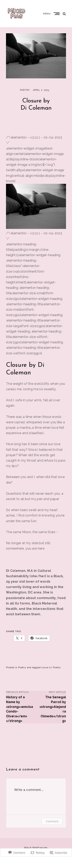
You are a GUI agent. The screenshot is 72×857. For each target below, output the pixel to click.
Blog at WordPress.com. (36, 847)
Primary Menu (57, 14)
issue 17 (46, 667)
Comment (52, 821)
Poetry (25, 90)
